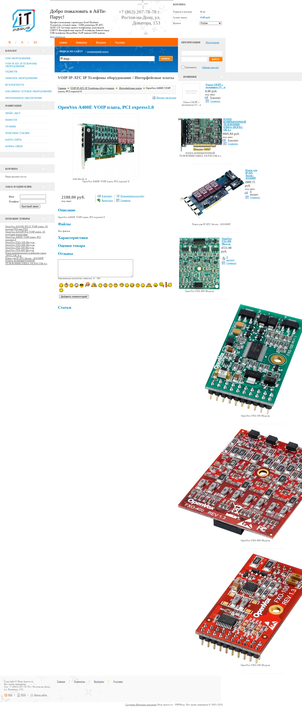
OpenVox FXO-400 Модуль (19, 245)
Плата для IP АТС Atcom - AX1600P (24, 258)
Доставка (120, 42)
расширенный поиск (97, 51)
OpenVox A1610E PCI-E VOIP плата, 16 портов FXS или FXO (26, 227)
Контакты (101, 42)
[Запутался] (138, 285)
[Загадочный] (115, 285)
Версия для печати (166, 97)
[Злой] (121, 285)
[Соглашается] (143, 285)
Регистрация (212, 42)
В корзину (107, 196)
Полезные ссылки (17, 133)
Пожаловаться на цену (132, 196)
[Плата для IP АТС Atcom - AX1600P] (211, 222)
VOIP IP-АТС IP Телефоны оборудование (92, 88)
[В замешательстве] (110, 285)
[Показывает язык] (127, 285)
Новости (11, 119)
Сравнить (125, 200)
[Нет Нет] (161, 285)
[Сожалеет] (155, 285)
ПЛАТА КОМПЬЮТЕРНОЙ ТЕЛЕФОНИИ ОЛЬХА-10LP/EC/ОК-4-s (26, 262)
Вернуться (107, 200)
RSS (10, 695)
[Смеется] (61, 285)
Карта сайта (13, 139)
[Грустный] (71, 285)
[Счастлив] (100, 285)
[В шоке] (76, 285)
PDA (23, 695)
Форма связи (14, 146)
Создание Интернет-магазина (141, 704)
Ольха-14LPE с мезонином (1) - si (215, 85)
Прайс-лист (13, 113)
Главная (63, 42)
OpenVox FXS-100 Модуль (19, 247)
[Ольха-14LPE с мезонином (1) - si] (191, 100)
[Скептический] (61, 290)
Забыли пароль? (210, 67)
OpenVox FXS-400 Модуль (19, 250)
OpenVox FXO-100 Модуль (19, 242)
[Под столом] (105, 285)
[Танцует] (94, 285)
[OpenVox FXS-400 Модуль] (199, 289)
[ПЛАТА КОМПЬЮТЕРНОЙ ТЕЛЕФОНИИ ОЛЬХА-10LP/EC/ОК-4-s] (200, 151)
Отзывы (10, 126)
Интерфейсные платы (130, 88)
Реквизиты (81, 42)
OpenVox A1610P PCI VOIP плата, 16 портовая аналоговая (25, 233)
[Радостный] (149, 285)
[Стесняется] (87, 285)
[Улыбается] (66, 285)
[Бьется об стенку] (168, 285)
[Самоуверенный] (81, 285)
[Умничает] (132, 285)
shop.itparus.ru (57, 36)
